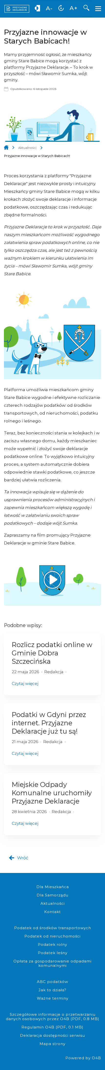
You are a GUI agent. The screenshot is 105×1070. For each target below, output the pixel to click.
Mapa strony (52, 1043)
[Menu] (98, 9)
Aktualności (27, 148)
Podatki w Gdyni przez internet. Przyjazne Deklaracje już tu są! (49, 723)
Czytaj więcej (25, 683)
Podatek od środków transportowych (52, 928)
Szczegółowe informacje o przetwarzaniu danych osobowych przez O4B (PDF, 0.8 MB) (52, 1016)
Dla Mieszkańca (52, 886)
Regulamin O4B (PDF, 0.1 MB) (52, 1027)
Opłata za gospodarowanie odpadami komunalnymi (52, 963)
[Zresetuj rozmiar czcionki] (61, 9)
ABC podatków (52, 981)
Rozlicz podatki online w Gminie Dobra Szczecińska (52, 653)
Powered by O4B (83, 1058)
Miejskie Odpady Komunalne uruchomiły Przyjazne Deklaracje (52, 793)
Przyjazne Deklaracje (6, 148)
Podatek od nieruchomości (52, 936)
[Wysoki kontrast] (37, 9)
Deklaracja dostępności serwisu (52, 1035)
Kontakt (52, 911)
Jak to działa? (52, 990)
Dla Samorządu (52, 895)
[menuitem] (37, 9)
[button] (86, 9)
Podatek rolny (52, 944)
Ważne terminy (52, 998)
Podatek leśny (52, 952)
